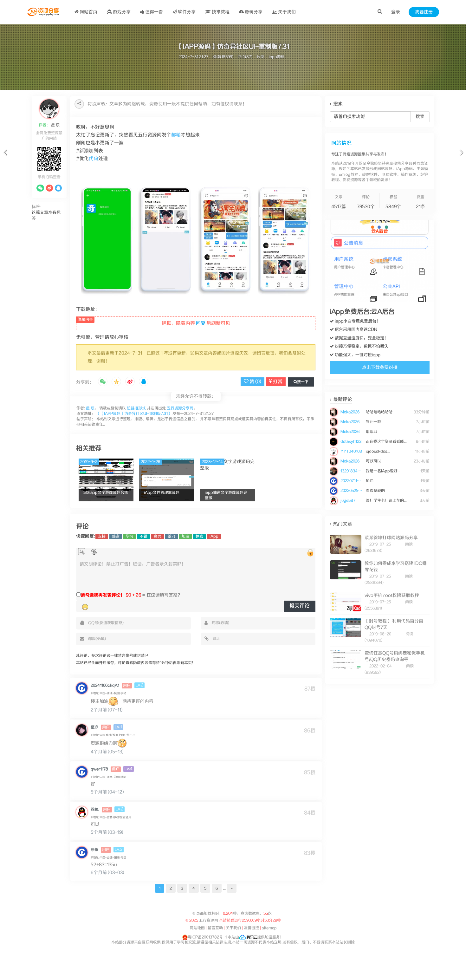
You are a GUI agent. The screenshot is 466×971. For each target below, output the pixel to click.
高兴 (157, 536)
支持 (102, 536)
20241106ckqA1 (105, 685)
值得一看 (153, 12)
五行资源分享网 (180, 408)
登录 (395, 12)
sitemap (269, 928)
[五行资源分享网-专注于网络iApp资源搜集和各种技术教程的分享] (43, 12)
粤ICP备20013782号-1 (207, 937)
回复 (200, 323)
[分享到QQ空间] (116, 382)
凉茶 (94, 850)
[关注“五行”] (40, 188)
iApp (214, 536)
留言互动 (215, 928)
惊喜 (199, 536)
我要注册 (424, 12)
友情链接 (251, 928)
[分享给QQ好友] (143, 382)
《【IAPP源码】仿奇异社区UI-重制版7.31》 (134, 414)
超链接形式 (136, 408)
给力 (171, 536)
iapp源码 (277, 57)
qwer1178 (99, 769)
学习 (129, 536)
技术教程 (220, 12)
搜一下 (302, 382)
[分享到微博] (130, 382)
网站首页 (88, 12)
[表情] (85, 607)
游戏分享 (121, 12)
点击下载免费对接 (380, 367)
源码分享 (253, 12)
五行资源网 (208, 920)
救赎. (95, 809)
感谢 (116, 536)
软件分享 (186, 12)
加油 (185, 536)
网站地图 (197, 928)
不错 (143, 536)
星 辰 (55, 125)
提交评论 (299, 606)
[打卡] (94, 552)
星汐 (94, 727)
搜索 (420, 116)
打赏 (277, 381)
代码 (93, 158)
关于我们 (286, 12)
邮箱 (176, 135)
